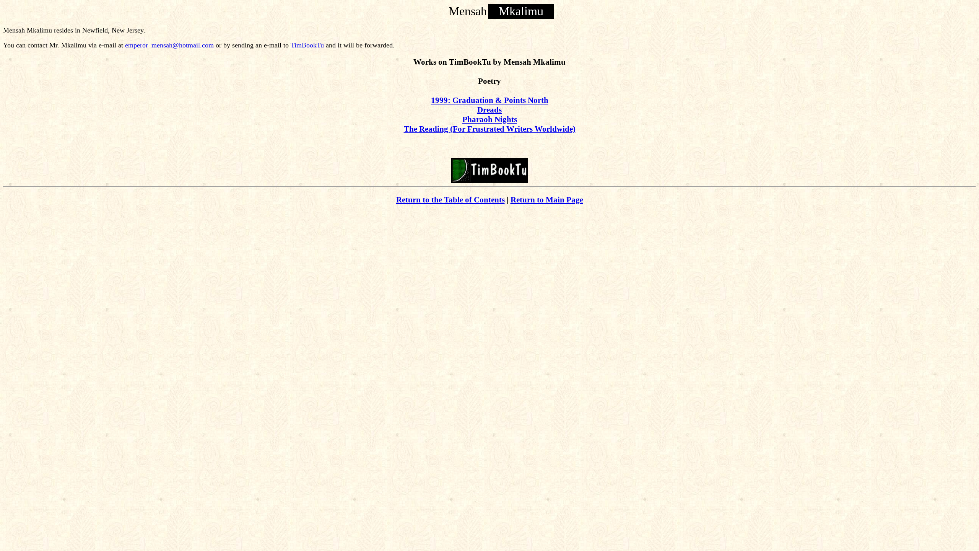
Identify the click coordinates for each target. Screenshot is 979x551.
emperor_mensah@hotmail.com (169, 45)
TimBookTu (307, 45)
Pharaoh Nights (489, 119)
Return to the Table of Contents (450, 199)
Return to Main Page (547, 199)
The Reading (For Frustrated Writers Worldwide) (490, 129)
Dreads (489, 109)
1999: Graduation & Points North (489, 100)
